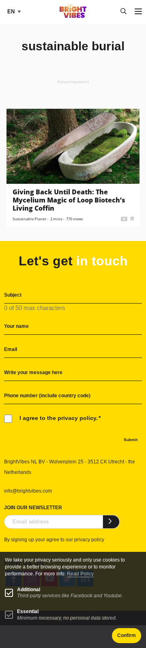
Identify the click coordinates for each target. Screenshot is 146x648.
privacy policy (89, 540)
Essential (28, 611)
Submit (130, 439)
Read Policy (80, 574)
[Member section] (132, 218)
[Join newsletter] (111, 522)
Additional (28, 589)
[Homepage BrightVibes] (73, 15)
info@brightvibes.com (28, 491)
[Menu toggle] (138, 12)
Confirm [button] (126, 635)
